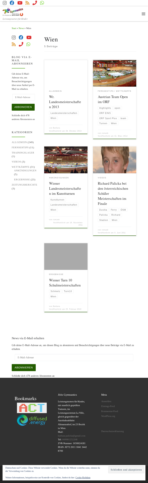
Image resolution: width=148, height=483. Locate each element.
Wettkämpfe (20, 167)
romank (105, 133)
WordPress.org (108, 416)
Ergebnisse (22, 179)
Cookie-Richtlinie (82, 477)
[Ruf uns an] (34, 3)
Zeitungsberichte (24, 184)
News (21, 28)
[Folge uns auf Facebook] (12, 3)
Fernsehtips (20, 147)
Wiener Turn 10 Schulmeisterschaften (65, 283)
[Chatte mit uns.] (42, 3)
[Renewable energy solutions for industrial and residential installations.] (32, 420)
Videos (16, 161)
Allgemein (19, 142)
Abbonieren (23, 107)
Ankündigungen (25, 170)
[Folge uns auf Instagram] (5, 3)
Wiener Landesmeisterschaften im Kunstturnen (65, 188)
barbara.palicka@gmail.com (71, 436)
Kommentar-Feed (109, 411)
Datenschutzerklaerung (112, 431)
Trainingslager (23, 152)
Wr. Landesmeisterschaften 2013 (65, 101)
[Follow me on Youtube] (19, 3)
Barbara (56, 128)
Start (14, 28)
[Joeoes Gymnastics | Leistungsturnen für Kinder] (13, 11)
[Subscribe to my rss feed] (27, 3)
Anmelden (106, 401)
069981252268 (69, 439)
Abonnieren (24, 367)
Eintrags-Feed (108, 406)
